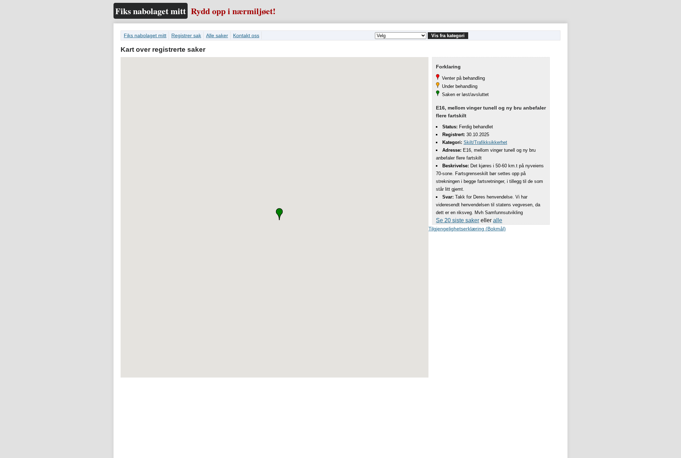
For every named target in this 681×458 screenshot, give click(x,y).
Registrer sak (186, 35)
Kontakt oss (246, 35)
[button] (279, 214)
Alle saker (217, 35)
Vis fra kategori (448, 35)
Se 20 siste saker (457, 220)
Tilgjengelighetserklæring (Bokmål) (467, 228)
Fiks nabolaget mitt (150, 11)
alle (497, 220)
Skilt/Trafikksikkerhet (485, 142)
